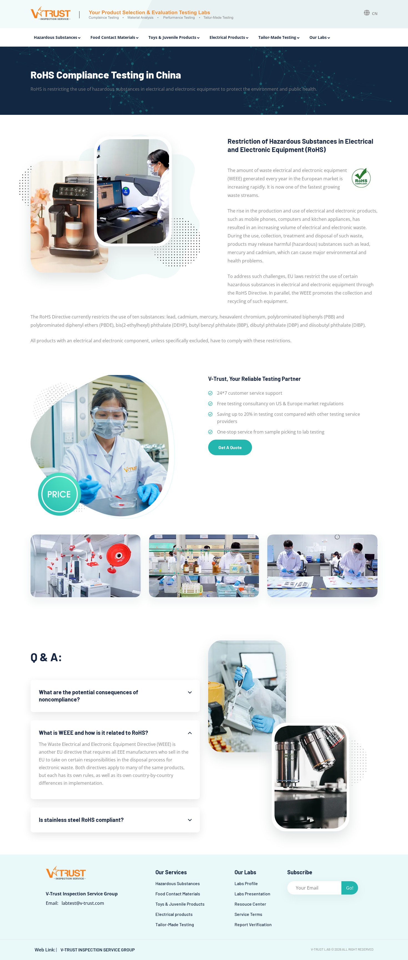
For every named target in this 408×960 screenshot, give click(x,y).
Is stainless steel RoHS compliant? (81, 819)
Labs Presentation (252, 893)
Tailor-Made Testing (277, 37)
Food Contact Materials (112, 37)
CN (374, 13)
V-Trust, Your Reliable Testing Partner (254, 378)
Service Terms (248, 914)
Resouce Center (250, 903)
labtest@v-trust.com (83, 903)
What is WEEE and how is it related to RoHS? (93, 732)
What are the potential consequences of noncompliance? (88, 696)
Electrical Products (227, 37)
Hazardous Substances (55, 37)
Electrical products (174, 914)
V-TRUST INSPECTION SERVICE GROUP (98, 949)
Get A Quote (230, 447)
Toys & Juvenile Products (172, 37)
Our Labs (318, 37)
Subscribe (299, 872)
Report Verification (253, 924)
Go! (349, 888)
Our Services (171, 872)
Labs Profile (246, 883)
